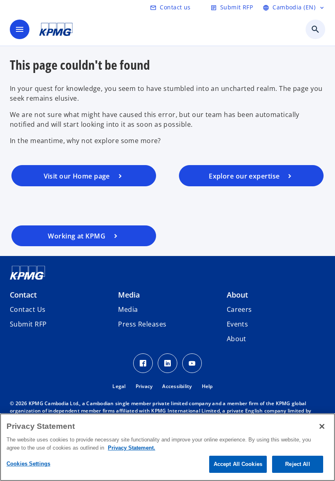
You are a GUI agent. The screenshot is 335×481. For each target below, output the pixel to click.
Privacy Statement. (131, 448)
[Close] (322, 426)
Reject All (297, 464)
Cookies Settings (28, 464)
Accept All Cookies (238, 464)
